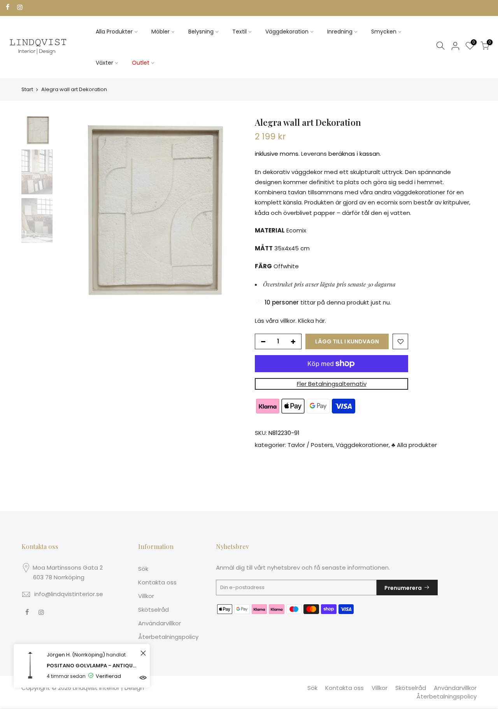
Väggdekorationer (362, 445)
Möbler (160, 31)
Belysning (201, 31)
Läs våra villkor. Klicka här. (290, 321)
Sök (143, 569)
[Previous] (70, 209)
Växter (104, 63)
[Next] (229, 209)
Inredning (339, 31)
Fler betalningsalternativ (331, 384)
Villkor (146, 596)
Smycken (383, 31)
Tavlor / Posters (310, 445)
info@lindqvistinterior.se (68, 594)
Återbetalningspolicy (168, 637)
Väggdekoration (287, 31)
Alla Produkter (114, 31)
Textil (239, 31)
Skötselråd (153, 609)
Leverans (314, 154)
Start (27, 89)
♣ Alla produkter (414, 445)
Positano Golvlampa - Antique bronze (92, 665)
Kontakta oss (157, 582)
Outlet (140, 63)
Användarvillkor (159, 623)
